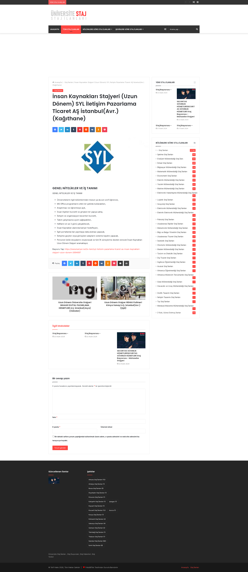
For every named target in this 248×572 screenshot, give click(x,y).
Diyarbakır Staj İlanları (98, 493)
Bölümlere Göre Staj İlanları (96, 29)
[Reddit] (86, 129)
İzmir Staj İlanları (96, 545)
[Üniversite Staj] (69, 15)
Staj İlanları (194, 567)
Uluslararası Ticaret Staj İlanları (170, 236)
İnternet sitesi (106, 427)
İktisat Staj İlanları (164, 163)
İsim (54, 417)
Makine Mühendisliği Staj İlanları (170, 188)
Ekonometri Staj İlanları (167, 176)
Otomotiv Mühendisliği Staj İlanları (171, 245)
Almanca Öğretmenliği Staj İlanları (171, 270)
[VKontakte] (92, 129)
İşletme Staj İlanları (165, 154)
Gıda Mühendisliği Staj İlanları (169, 282)
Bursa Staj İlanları (96, 488)
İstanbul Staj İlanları (97, 541)
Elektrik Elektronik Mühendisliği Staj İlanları (175, 212)
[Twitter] (61, 129)
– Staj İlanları (162, 150)
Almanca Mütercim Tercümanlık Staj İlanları (175, 275)
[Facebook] (55, 129)
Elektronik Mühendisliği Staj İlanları (172, 208)
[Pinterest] (79, 129)
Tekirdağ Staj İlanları (97, 532)
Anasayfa (54, 29)
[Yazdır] (126, 263)
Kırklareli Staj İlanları (97, 519)
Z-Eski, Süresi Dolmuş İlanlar (169, 313)
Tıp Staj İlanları (163, 301)
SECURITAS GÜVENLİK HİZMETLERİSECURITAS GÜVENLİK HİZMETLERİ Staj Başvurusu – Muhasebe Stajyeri (129, 356)
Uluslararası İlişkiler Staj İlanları (170, 224)
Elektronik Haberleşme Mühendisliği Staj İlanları (177, 193)
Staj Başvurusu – (74, 2)
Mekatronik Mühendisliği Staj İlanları (172, 228)
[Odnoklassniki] (98, 129)
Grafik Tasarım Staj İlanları (168, 293)
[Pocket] (104, 129)
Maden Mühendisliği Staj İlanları (170, 249)
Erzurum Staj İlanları (97, 497)
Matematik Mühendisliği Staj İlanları (172, 171)
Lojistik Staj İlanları (165, 200)
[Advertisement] (124, 55)
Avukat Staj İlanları (165, 266)
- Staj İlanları (68, 82)
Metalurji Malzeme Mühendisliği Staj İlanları (175, 306)
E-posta (56, 427)
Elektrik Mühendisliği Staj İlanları (170, 180)
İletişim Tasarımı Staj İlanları (168, 297)
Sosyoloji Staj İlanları (166, 204)
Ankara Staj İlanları (97, 480)
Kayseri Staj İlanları (97, 506)
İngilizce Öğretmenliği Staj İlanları (171, 262)
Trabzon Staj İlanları (97, 537)
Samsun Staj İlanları (97, 528)
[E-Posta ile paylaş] (120, 263)
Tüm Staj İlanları (71, 29)
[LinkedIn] (67, 129)
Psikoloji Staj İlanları (165, 219)
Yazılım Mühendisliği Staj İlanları (170, 184)
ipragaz (113, 501)
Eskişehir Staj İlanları (97, 501)
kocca (112, 510)
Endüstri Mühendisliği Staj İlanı (170, 159)
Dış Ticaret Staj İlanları (166, 258)
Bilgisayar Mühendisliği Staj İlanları (171, 167)
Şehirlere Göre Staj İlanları (128, 29)
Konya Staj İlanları (96, 515)
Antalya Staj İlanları (97, 484)
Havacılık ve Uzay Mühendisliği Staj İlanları (175, 286)
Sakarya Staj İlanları (97, 523)
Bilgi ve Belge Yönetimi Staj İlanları (171, 232)
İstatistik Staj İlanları (165, 241)
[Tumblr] (73, 129)
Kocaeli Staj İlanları (97, 510)
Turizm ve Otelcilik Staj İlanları (170, 253)
